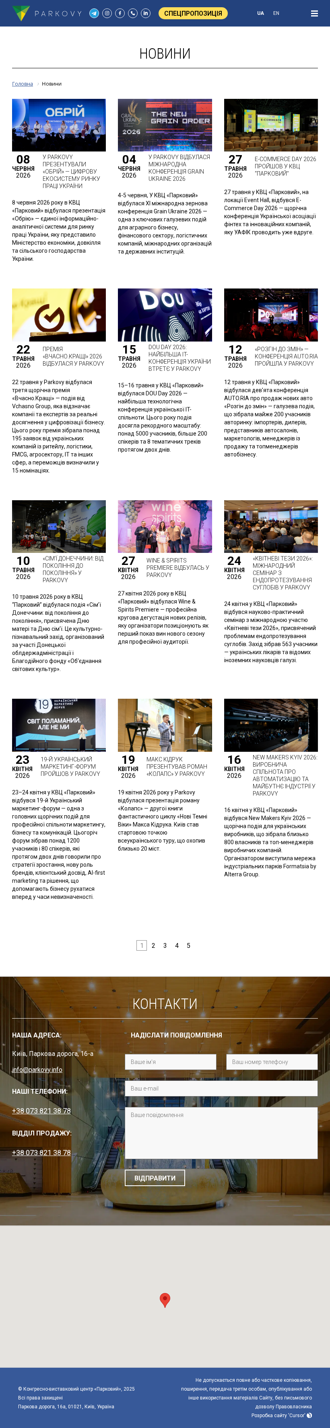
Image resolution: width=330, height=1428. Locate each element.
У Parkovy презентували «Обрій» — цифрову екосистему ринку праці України (71, 171)
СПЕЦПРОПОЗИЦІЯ (193, 13)
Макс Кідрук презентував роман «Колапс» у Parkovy (176, 766)
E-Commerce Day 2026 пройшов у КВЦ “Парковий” (285, 166)
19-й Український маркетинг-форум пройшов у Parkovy (70, 766)
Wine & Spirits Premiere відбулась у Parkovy (177, 567)
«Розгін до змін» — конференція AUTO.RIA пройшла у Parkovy (286, 356)
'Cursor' (296, 1415)
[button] (165, 1300)
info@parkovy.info (37, 1070)
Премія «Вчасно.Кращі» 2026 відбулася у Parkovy (73, 356)
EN (276, 13)
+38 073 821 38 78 (41, 1111)
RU (292, 13)
